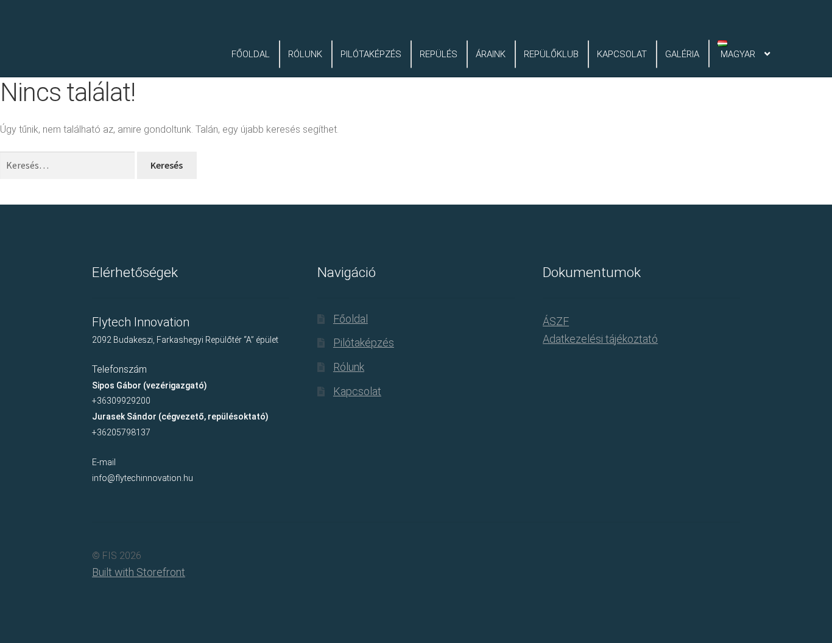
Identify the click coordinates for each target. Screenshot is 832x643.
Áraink (491, 54)
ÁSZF (556, 321)
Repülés (438, 54)
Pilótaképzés (370, 54)
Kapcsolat (622, 54)
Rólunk (305, 54)
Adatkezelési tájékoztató (600, 338)
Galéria (682, 54)
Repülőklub (551, 54)
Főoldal (250, 54)
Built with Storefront (138, 572)
